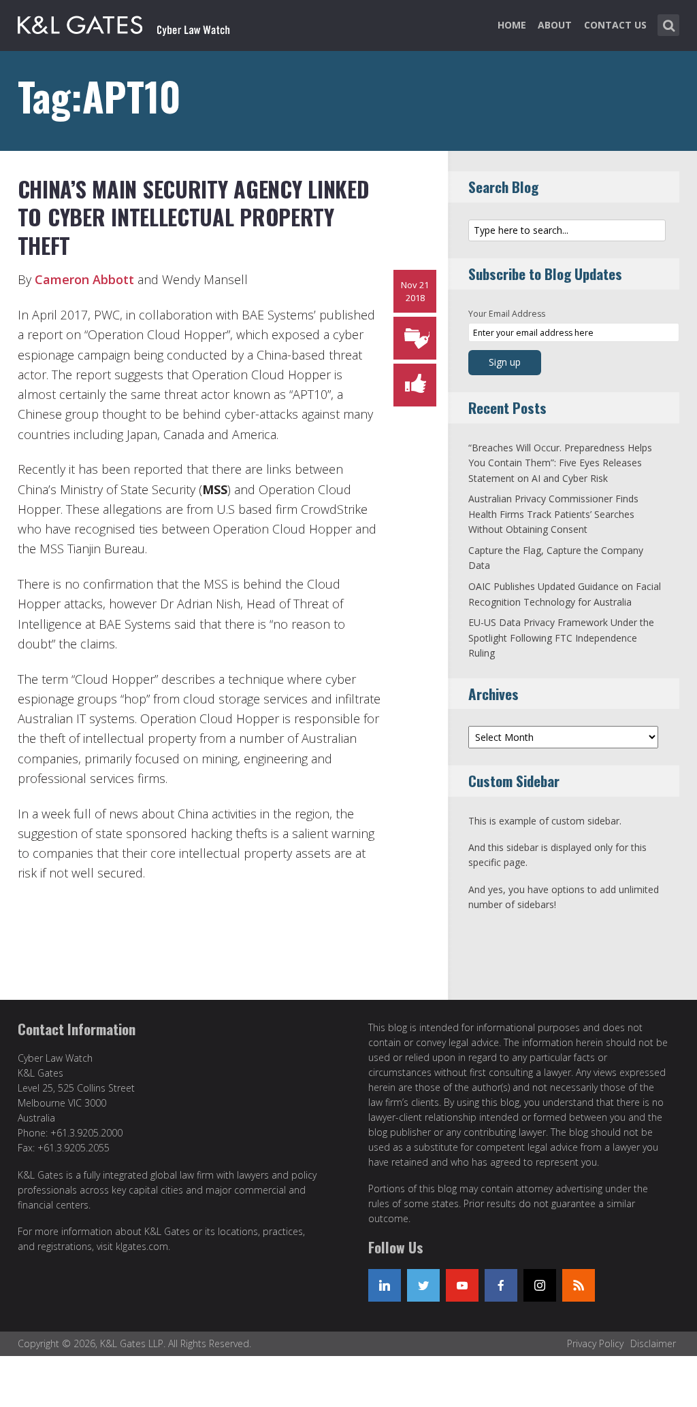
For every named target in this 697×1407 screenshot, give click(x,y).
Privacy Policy (595, 1343)
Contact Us (615, 24)
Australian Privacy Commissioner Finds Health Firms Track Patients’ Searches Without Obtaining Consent (553, 514)
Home (512, 24)
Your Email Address (506, 313)
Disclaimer (653, 1343)
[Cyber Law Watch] (135, 22)
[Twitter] (423, 1285)
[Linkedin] (384, 1285)
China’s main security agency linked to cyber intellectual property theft (194, 217)
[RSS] (578, 1285)
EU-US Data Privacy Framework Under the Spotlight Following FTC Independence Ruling (561, 637)
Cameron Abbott (84, 279)
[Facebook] (501, 1285)
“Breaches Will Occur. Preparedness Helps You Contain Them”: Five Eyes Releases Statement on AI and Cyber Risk (560, 463)
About (555, 24)
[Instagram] (539, 1285)
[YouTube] (462, 1285)
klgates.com (142, 1246)
